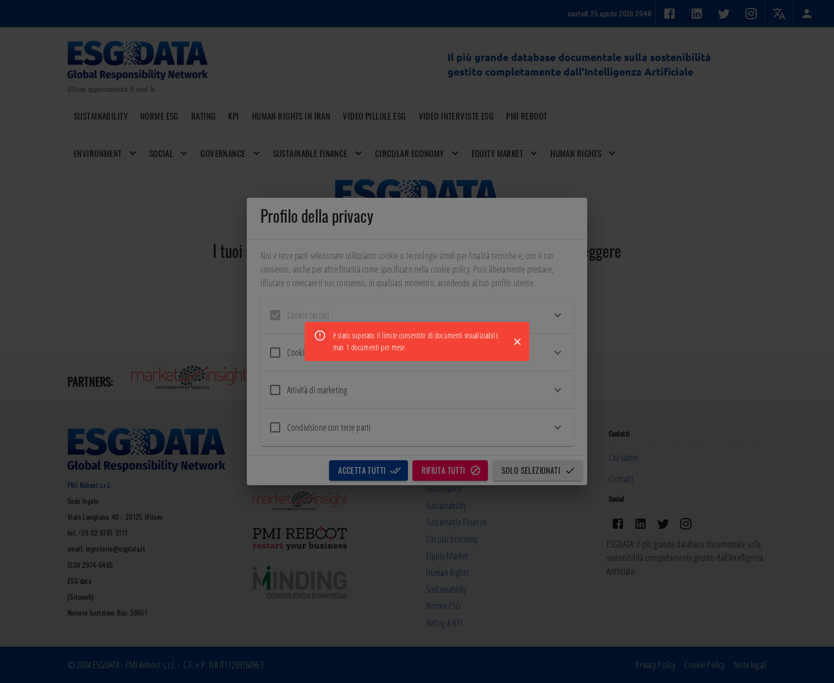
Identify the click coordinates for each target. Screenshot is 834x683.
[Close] (517, 341)
